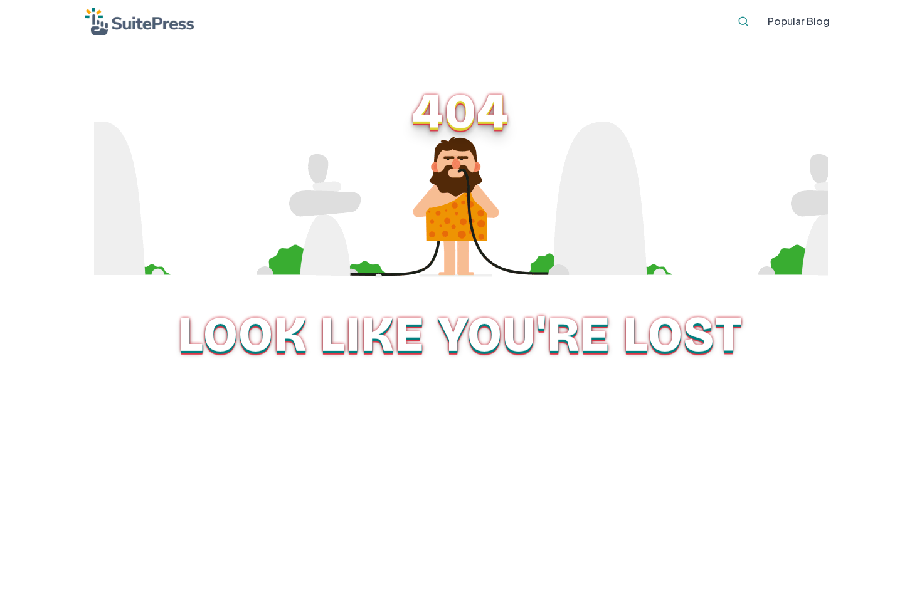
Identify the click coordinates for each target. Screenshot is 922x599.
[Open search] (743, 21)
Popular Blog (799, 21)
